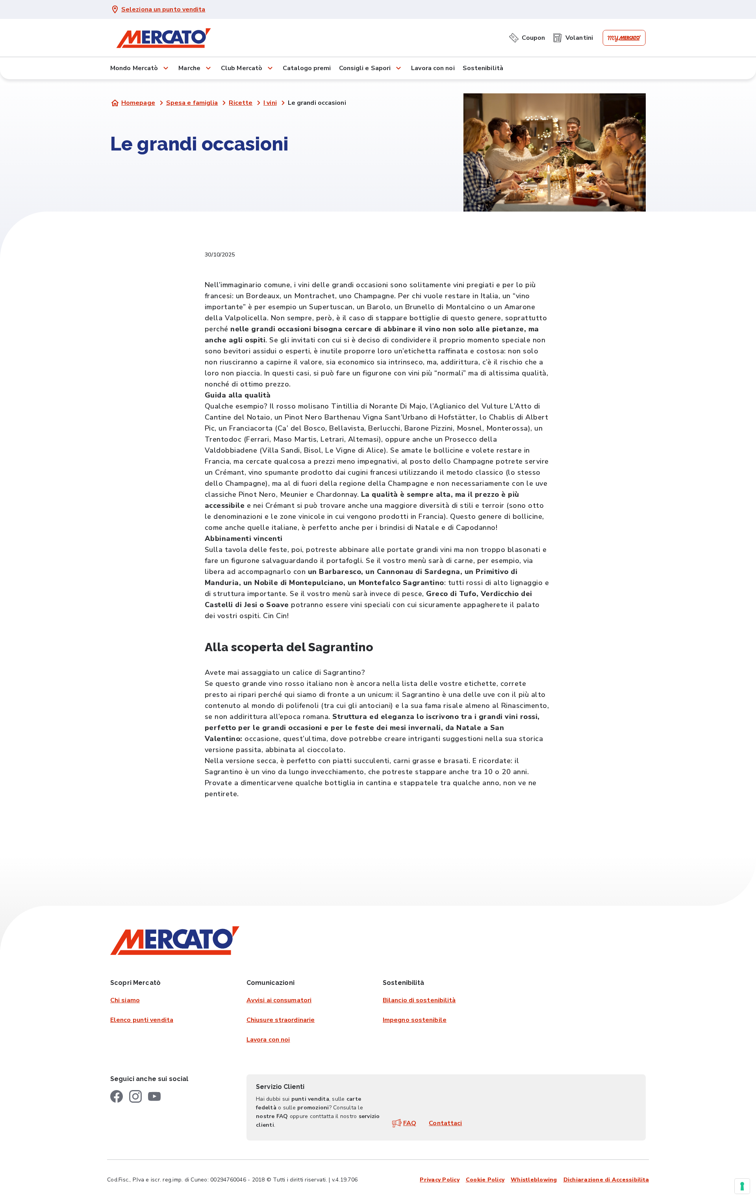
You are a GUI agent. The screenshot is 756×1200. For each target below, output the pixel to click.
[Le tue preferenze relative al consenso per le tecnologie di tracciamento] (742, 1186)
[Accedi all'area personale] (624, 38)
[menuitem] (527, 36)
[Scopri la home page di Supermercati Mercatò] (163, 38)
